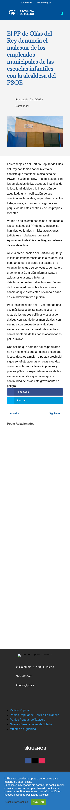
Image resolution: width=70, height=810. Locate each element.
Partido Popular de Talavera (27, 719)
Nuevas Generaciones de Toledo (31, 724)
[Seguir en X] (35, 760)
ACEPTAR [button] (38, 801)
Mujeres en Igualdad (23, 729)
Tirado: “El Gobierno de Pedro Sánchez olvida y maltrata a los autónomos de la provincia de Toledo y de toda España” (31, 550)
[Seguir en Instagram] (42, 760)
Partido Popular (20, 710)
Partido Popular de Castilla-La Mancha (34, 715)
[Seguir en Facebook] (28, 760)
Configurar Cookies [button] (16, 801)
